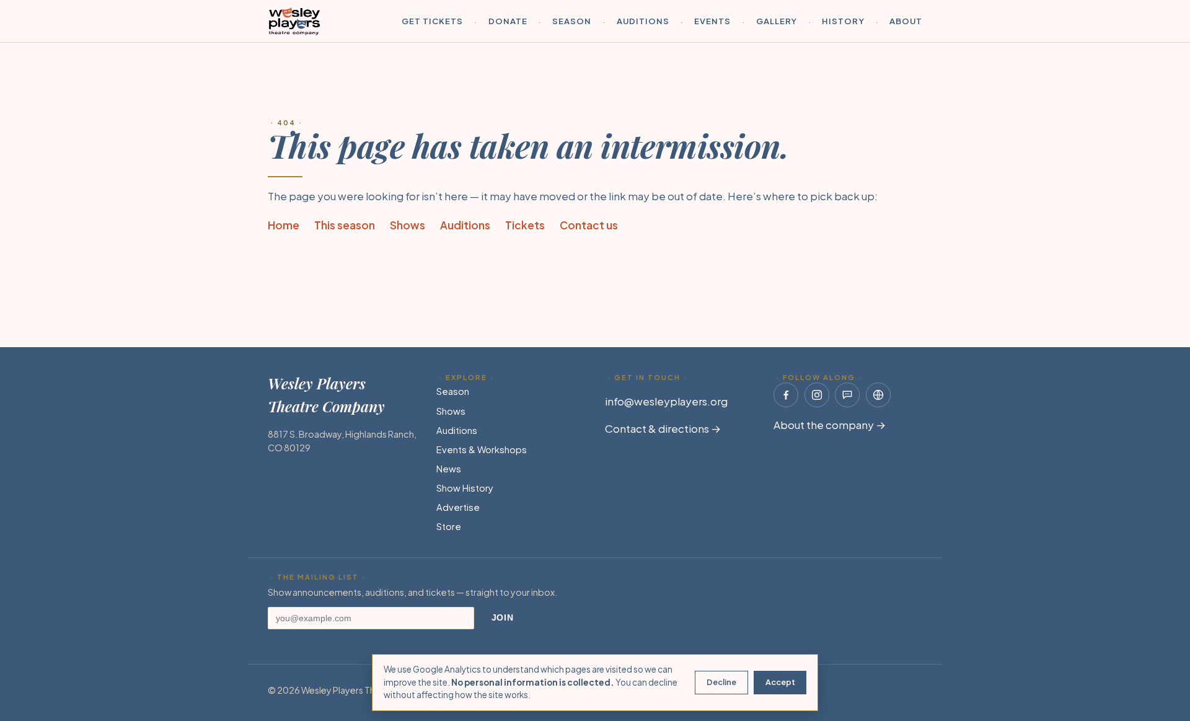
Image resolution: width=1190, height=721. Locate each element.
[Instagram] (816, 395)
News (448, 468)
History (843, 20)
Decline (721, 682)
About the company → (830, 424)
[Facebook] (786, 395)
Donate (507, 20)
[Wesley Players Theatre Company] (294, 21)
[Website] (878, 395)
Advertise (458, 507)
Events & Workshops (481, 449)
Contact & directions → (663, 428)
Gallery (776, 20)
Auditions (643, 20)
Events (712, 20)
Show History (464, 487)
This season (344, 225)
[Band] (847, 395)
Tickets (525, 225)
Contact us (589, 225)
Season (571, 20)
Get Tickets (433, 20)
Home (283, 225)
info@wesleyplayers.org (666, 401)
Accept (780, 682)
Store (448, 526)
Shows (407, 225)
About (905, 20)
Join (502, 617)
